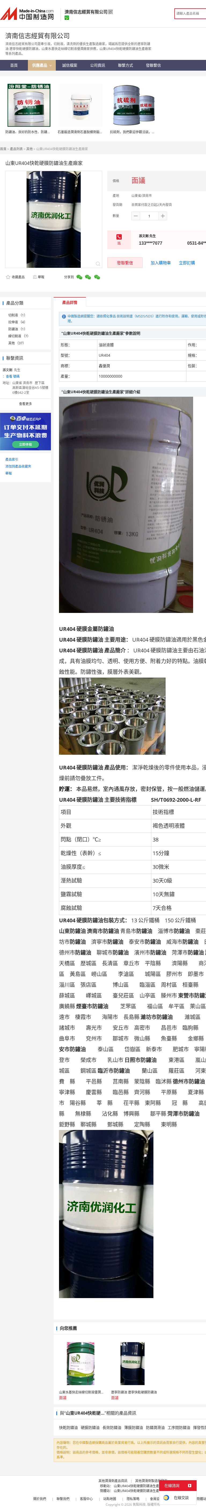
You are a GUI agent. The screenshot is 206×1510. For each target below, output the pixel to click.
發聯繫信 (125, 262)
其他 (29, 149)
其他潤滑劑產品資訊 (112, 1481)
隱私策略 (133, 1499)
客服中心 (86, 1499)
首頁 (3, 149)
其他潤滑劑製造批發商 (151, 1481)
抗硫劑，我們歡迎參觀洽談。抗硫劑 (135, 132)
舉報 (41, 277)
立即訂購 (187, 262)
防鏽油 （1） (17, 329)
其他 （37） (17, 343)
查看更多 (25, 404)
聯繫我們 (63, 1499)
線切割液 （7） (19, 336)
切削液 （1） (17, 315)
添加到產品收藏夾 (18, 466)
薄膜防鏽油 (133, 1427)
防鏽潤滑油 (155, 1427)
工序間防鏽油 (179, 1427)
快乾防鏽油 (68, 1427)
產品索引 (11, 459)
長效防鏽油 (111, 1427)
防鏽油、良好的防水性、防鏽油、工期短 (34, 132)
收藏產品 (18, 277)
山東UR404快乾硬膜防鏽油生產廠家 (139, 1486)
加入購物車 (161, 262)
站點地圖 (109, 1499)
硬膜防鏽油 (90, 1427)
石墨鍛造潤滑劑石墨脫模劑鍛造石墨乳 (85, 132)
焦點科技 (139, 1504)
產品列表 (16, 149)
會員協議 (156, 1499)
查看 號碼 (13, 376)
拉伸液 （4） (17, 322)
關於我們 (39, 1499)
